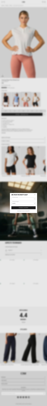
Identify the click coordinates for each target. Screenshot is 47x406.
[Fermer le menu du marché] (35, 194)
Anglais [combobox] (13, 203)
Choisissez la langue (15, 201)
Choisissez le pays (15, 197)
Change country (23, 207)
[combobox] (23, 198)
